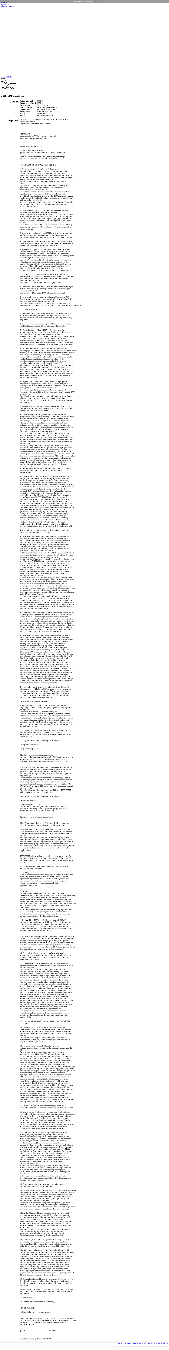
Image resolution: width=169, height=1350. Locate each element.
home (3, 77)
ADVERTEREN (128, 1343)
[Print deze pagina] (2, 79)
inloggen (4, 6)
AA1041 (8, 77)
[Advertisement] (8, 41)
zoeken (3, 4)
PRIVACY (165, 1343)
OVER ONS (120, 1343)
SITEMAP (135, 1343)
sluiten (95, 1)
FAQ (145, 1343)
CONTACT (165, 1345)
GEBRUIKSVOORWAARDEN (155, 1343)
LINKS (141, 1343)
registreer (12, 6)
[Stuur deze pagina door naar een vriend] (4, 79)
